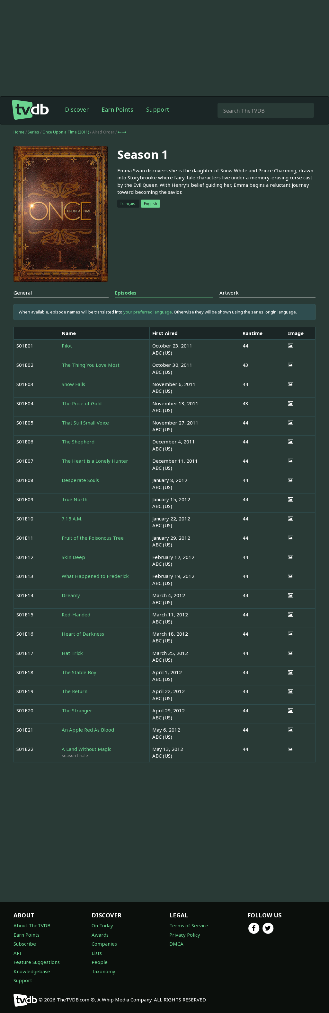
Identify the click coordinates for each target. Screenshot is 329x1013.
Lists (97, 953)
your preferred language (147, 312)
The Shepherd (78, 441)
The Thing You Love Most (91, 365)
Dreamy (71, 595)
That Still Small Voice (85, 422)
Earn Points (117, 109)
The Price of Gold (82, 403)
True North (74, 499)
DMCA (176, 943)
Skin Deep (73, 557)
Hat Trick (72, 653)
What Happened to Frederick (95, 576)
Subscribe (24, 943)
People (100, 962)
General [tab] (22, 292)
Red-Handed (76, 614)
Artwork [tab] (229, 292)
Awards (100, 934)
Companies (104, 943)
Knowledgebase (31, 971)
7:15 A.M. (72, 518)
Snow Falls (73, 384)
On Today (102, 925)
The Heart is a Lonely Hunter (95, 461)
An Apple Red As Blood (88, 729)
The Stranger (77, 710)
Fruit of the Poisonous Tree (93, 538)
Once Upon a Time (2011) (66, 132)
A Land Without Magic (86, 749)
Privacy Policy (184, 934)
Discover (77, 109)
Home (18, 132)
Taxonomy (103, 971)
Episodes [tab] (126, 292)
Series (33, 132)
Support (157, 109)
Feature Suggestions (36, 962)
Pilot (67, 345)
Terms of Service (188, 925)
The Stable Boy (79, 672)
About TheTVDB (31, 925)
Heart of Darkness (83, 634)
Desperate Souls (80, 480)
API (17, 953)
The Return (74, 691)
